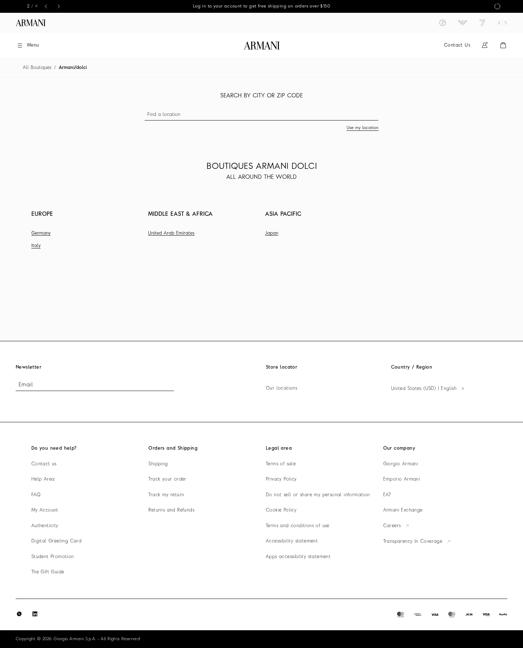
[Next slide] (58, 6)
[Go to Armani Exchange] (502, 23)
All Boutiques (37, 67)
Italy (36, 245)
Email (26, 385)
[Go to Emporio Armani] (462, 23)
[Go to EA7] (482, 23)
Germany (41, 233)
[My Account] (484, 45)
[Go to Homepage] (262, 45)
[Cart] (503, 45)
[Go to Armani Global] (31, 22)
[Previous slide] (46, 6)
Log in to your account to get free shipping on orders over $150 (261, 6)
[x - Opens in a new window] (19, 613)
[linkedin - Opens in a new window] (34, 613)
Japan (271, 233)
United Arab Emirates (171, 233)
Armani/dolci (73, 67)
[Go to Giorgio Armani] (443, 23)
